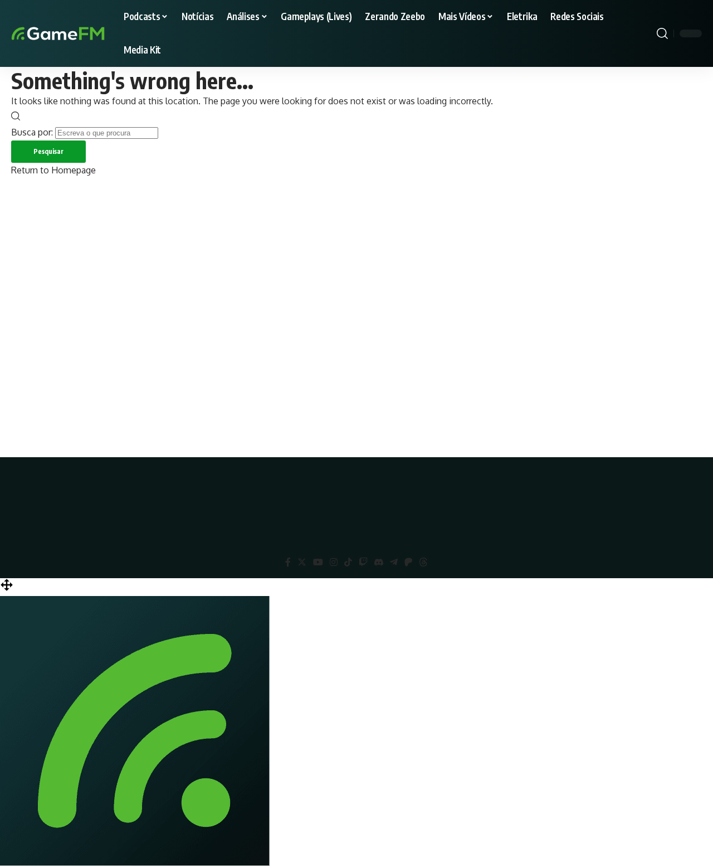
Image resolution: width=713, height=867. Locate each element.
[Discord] (379, 562)
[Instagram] (333, 562)
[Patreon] (408, 562)
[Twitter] (302, 562)
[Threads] (423, 562)
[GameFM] (78, 33)
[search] (662, 33)
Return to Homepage (53, 170)
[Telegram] (394, 562)
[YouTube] (318, 562)
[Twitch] (363, 562)
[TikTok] (348, 562)
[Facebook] (288, 562)
